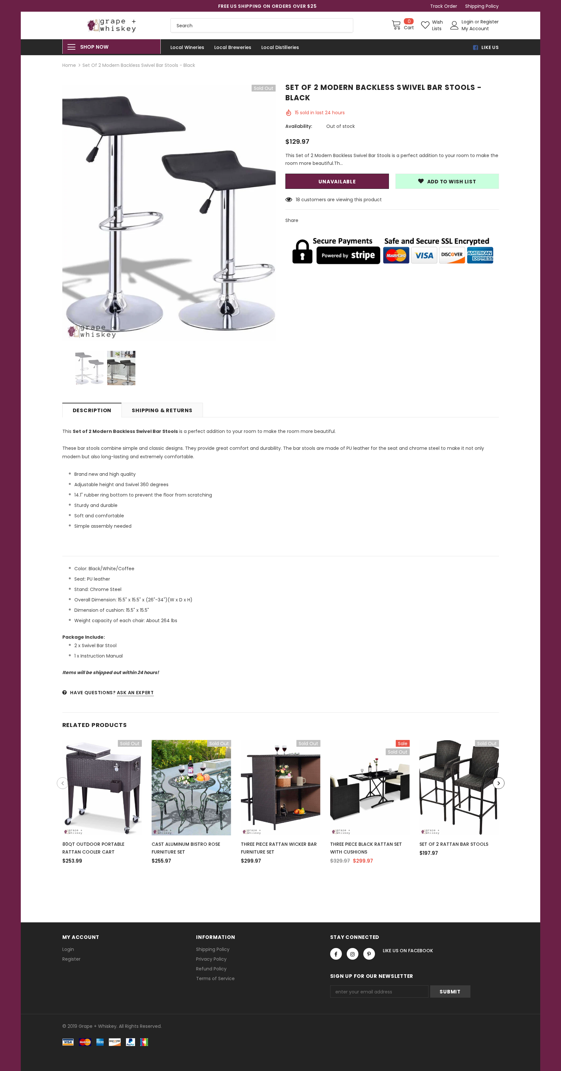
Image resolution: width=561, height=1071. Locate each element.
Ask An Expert (135, 692)
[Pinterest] (369, 954)
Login (468, 21)
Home (69, 65)
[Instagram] (352, 954)
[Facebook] (336, 954)
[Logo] (111, 25)
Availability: (298, 126)
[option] (169, 213)
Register (489, 21)
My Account (475, 28)
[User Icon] (454, 25)
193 (299, 199)
